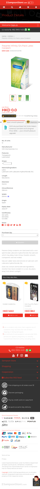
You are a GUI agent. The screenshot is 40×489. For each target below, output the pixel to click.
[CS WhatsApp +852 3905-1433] (26, 29)
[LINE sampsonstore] (29, 29)
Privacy (4, 459)
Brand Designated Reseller (10, 415)
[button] (35, 299)
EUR (7, 112)
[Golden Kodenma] (13, 292)
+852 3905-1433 (17, 30)
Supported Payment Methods (11, 430)
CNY (11, 112)
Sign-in (14, 25)
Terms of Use (6, 455)
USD (4, 112)
